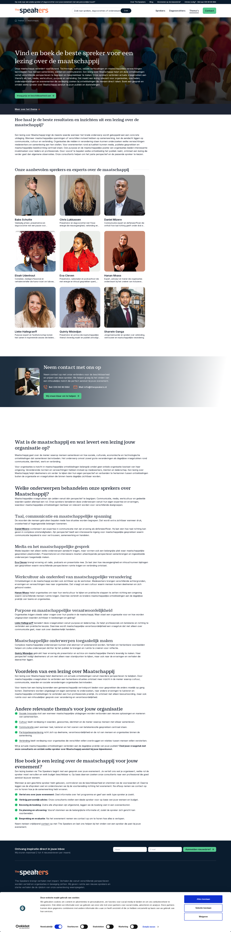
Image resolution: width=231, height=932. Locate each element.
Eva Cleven (67, 275)
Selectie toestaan (203, 908)
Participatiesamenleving (31, 732)
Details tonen (149, 927)
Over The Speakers (138, 2)
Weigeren (203, 916)
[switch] (84, 927)
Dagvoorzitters (177, 10)
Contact (209, 10)
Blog (151, 2)
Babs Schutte (23, 219)
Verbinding (24, 740)
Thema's (194, 10)
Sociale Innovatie (28, 713)
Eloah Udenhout (25, 275)
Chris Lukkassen (70, 219)
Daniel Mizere (113, 219)
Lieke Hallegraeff (26, 331)
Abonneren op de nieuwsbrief (169, 2)
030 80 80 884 (210, 2)
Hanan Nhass (112, 275)
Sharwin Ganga (114, 331)
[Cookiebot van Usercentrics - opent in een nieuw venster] (22, 927)
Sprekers (160, 10)
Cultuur (23, 722)
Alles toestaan (203, 899)
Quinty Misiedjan (70, 331)
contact (45, 823)
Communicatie (26, 727)
